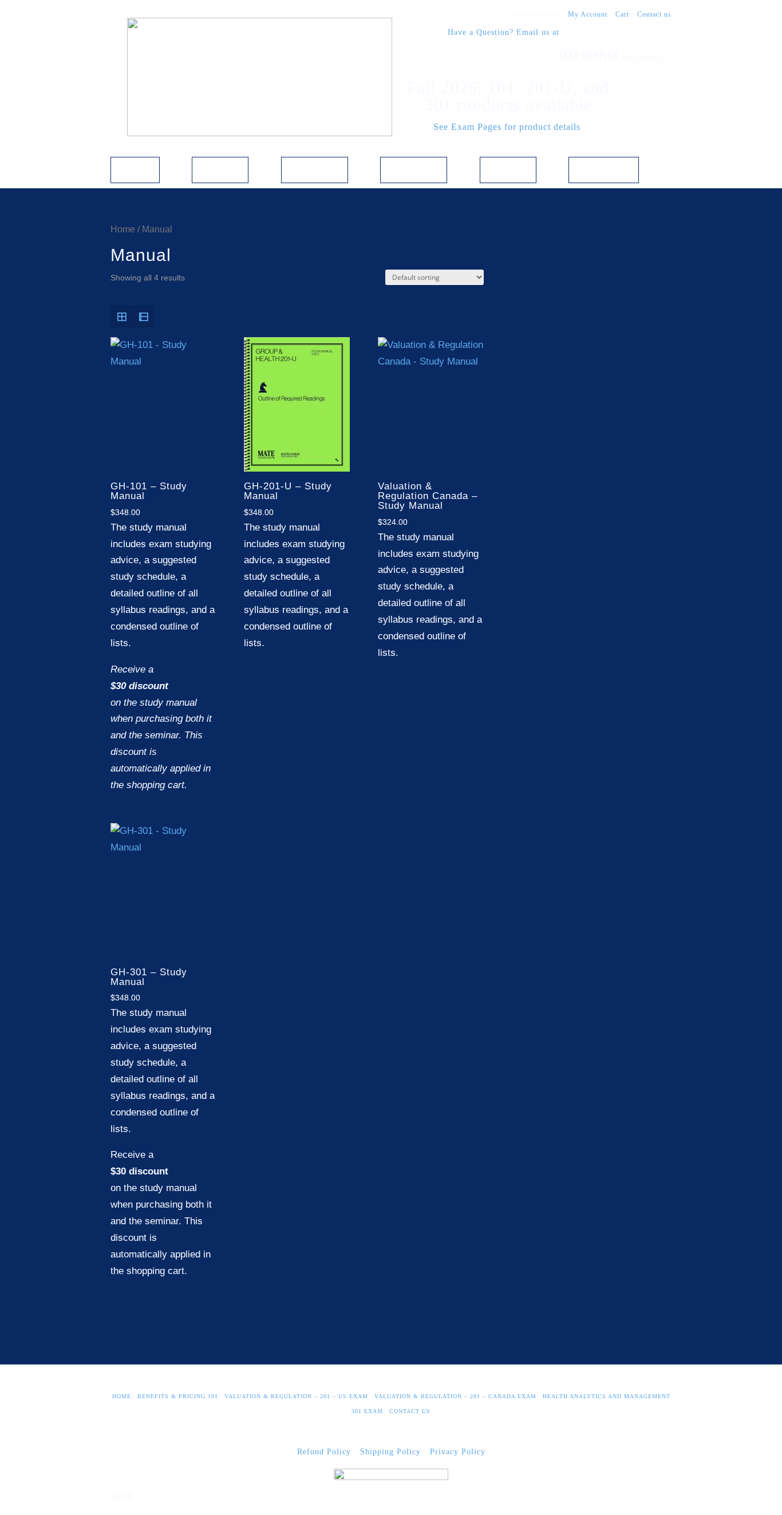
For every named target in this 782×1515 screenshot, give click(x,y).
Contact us (654, 14)
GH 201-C (413, 167)
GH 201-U (314, 167)
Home (135, 167)
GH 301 (508, 167)
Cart (622, 14)
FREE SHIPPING (610, 56)
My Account (587, 14)
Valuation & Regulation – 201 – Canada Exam (455, 1396)
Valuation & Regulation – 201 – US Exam (296, 1396)
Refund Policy (324, 1451)
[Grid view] (121, 316)
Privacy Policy (457, 1451)
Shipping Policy (390, 1451)
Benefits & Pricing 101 (177, 1396)
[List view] (143, 316)
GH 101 (220, 167)
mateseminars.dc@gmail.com (617, 32)
